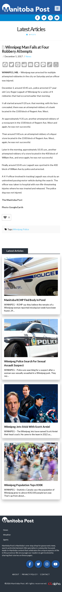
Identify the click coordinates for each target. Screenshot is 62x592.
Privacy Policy (30, 574)
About (15, 574)
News (28, 56)
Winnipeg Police (21, 229)
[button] (57, 8)
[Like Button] (5, 217)
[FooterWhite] (54, 584)
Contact (45, 574)
